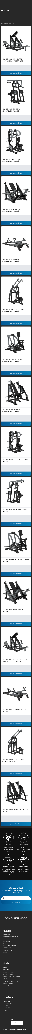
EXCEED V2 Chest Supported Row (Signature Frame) (14, 60)
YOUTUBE (7, 1008)
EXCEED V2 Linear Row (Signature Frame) (11, 210)
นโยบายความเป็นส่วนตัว (11, 981)
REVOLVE (6, 941)
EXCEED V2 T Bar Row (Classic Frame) (15, 710)
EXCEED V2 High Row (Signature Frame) (11, 110)
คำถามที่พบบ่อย (8, 974)
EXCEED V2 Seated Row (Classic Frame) (16, 560)
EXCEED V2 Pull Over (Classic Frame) (15, 810)
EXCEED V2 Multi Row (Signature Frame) (11, 160)
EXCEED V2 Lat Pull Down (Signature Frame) (13, 310)
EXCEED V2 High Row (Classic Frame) (15, 510)
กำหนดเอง (6, 934)
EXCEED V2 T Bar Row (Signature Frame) (11, 260)
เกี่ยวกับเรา (6, 969)
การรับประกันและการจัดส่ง (12, 976)
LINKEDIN (7, 1006)
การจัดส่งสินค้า (8, 983)
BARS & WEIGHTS (9, 945)
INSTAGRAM (8, 1001)
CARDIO (6, 939)
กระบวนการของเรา (9, 972)
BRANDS (6, 952)
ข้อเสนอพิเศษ (7, 950)
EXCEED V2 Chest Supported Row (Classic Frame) (14, 660)
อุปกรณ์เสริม (7, 947)
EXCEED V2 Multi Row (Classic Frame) (15, 460)
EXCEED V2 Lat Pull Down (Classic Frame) (13, 760)
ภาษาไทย (15, 1023)
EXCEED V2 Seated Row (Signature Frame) (12, 360)
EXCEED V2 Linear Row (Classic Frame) (15, 610)
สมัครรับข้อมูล (16, 902)
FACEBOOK (8, 1003)
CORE (5, 943)
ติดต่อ (5, 967)
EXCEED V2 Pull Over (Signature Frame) (11, 410)
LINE (5, 1011)
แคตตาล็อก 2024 (9, 986)
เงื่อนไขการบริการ (9, 979)
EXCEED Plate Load (10, 936)
